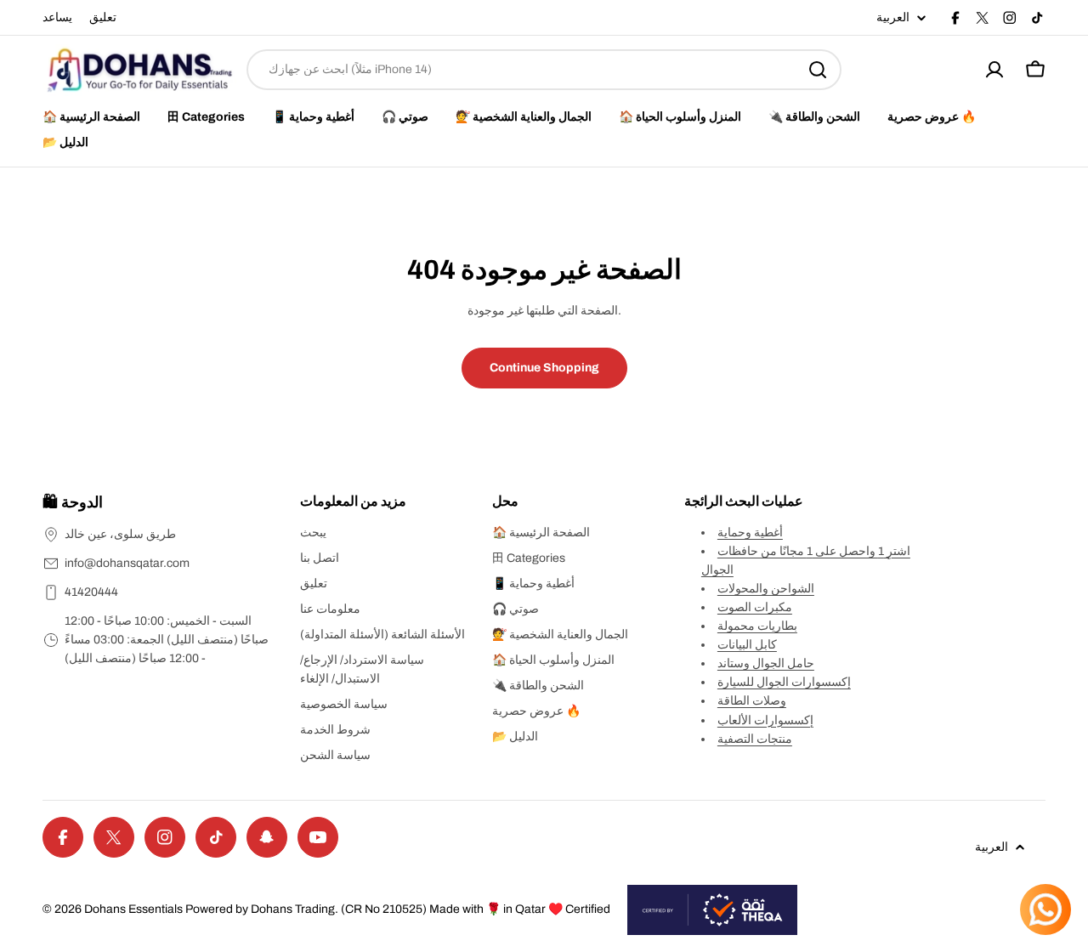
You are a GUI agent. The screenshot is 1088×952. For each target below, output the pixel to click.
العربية (893, 18)
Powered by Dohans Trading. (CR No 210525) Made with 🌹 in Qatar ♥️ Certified (397, 909)
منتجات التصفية (754, 739)
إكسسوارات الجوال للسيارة (784, 682)
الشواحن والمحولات (765, 588)
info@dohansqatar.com (127, 563)
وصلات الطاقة (751, 700)
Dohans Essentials (133, 909)
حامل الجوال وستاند (765, 663)
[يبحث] (818, 70)
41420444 (91, 592)
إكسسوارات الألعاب (765, 720)
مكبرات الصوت (754, 607)
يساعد (57, 17)
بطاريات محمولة (757, 626)
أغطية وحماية (750, 532)
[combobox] (544, 69)
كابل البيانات (747, 644)
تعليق (102, 17)
